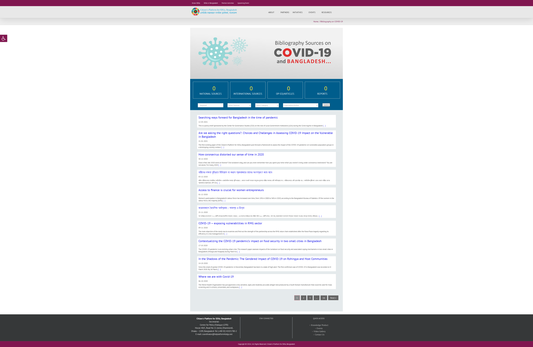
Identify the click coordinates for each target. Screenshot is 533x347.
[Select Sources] (239, 105)
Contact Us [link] (319, 334)
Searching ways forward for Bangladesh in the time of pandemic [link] (238, 117)
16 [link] (324, 297)
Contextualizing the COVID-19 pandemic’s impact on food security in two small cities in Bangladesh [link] (259, 241)
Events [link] (320, 328)
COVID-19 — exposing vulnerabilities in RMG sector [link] (230, 223)
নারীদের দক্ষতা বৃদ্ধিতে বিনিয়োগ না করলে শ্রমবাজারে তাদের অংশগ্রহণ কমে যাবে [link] (235, 172)
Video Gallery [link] (319, 331)
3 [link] (310, 297)
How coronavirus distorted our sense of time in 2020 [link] (231, 154)
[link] (3, 38)
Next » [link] (333, 297)
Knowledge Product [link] (319, 325)
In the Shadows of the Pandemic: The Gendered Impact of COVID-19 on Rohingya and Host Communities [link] (262, 259)
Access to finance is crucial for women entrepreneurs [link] (231, 190)
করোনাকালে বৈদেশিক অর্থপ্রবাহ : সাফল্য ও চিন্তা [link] (221, 208)
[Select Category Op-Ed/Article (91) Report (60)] (267, 105)
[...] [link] (324, 126)
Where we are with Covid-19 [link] (216, 276)
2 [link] (303, 297)
